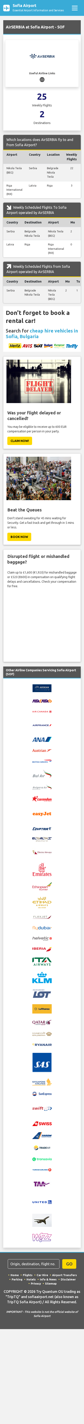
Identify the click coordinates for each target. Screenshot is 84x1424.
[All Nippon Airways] (42, 739)
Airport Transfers (64, 1275)
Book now (19, 537)
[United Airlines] (42, 1202)
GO (69, 1263)
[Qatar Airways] (42, 1022)
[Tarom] (42, 1135)
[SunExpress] (42, 1093)
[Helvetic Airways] (42, 938)
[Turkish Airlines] (42, 1169)
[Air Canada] (42, 711)
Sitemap (51, 1283)
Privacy (36, 1283)
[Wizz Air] (42, 1237)
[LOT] (42, 993)
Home (15, 1275)
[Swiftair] (42, 1108)
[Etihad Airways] (42, 902)
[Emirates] (42, 869)
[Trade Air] (42, 1147)
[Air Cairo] (42, 700)
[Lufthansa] (42, 1008)
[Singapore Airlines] (42, 1081)
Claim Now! (20, 441)
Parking (17, 1279)
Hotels (31, 1279)
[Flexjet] (42, 917)
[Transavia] (42, 1159)
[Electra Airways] (42, 851)
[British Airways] (42, 760)
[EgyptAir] (42, 828)
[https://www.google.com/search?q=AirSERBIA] (42, 79)
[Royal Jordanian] (42, 1033)
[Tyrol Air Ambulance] (42, 1184)
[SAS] (42, 1062)
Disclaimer (68, 1279)
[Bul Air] (42, 773)
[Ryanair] (42, 1044)
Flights (28, 1275)
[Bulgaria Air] (42, 787)
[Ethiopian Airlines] (42, 886)
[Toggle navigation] (74, 8)
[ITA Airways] (42, 961)
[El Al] (42, 839)
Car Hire (42, 1275)
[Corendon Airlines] (42, 798)
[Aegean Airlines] (42, 688)
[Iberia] (42, 949)
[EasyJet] (42, 813)
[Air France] (42, 725)
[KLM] (42, 977)
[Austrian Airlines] (42, 750)
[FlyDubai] (42, 927)
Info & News (48, 1279)
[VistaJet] (42, 1220)
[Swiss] (42, 1123)
